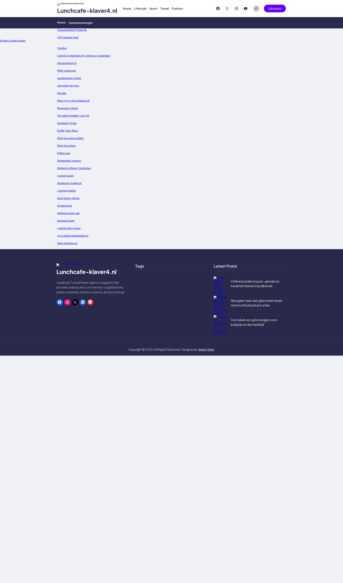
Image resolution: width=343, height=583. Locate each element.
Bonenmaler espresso (69, 160)
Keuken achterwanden (12, 40)
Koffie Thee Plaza (67, 130)
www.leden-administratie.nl (72, 235)
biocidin (61, 93)
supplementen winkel (69, 78)
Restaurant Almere (67, 108)
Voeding (62, 48)
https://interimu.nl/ (67, 243)
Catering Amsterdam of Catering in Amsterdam (83, 55)
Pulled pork (63, 153)
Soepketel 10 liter (67, 123)
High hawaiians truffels (70, 138)
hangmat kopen (65, 220)
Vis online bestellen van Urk (73, 115)
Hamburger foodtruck (69, 183)
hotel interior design (68, 198)
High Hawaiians (66, 145)
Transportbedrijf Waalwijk (72, 29)
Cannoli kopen (65, 175)
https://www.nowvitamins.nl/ (73, 100)
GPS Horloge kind (67, 37)
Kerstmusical (64, 205)
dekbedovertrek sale (68, 213)
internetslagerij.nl (66, 63)
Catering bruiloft (66, 190)
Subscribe (275, 8)
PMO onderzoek (66, 70)
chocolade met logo (68, 85)
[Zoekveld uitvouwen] (256, 8)
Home (62, 22)
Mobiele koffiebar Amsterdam (74, 168)
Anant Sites (206, 349)
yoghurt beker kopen (69, 228)
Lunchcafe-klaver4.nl (87, 10)
